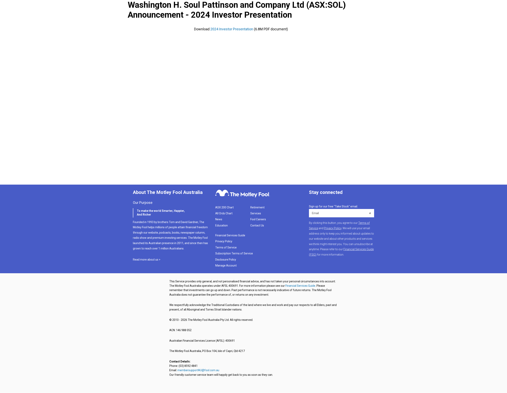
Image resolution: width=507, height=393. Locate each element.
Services (255, 213)
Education (221, 225)
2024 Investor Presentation (231, 29)
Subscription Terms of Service (234, 253)
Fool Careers (258, 219)
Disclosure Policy (225, 259)
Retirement (257, 207)
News (218, 219)
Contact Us (257, 225)
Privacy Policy (223, 241)
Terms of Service (226, 247)
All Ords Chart (224, 213)
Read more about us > (146, 259)
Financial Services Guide (230, 235)
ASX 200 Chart (224, 207)
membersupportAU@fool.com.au (198, 370)
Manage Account (226, 265)
